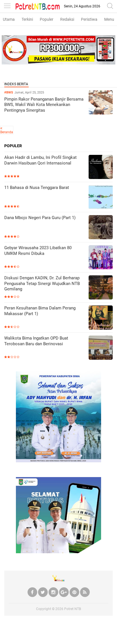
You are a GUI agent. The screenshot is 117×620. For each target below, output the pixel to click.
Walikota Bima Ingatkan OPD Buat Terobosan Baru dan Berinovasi (36, 341)
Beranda (6, 132)
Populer (46, 19)
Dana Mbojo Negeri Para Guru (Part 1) (40, 217)
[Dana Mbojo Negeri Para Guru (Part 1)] (101, 227)
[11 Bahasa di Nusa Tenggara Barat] (101, 197)
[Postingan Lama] (1, 128)
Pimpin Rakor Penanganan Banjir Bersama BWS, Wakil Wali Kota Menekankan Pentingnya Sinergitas (43, 105)
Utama (9, 19)
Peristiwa (89, 19)
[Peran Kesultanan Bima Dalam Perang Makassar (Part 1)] (101, 318)
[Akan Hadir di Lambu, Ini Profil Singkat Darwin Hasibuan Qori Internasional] (101, 167)
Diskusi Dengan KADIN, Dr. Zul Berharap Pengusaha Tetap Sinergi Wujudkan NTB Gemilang (42, 283)
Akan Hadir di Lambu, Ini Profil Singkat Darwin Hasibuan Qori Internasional (40, 160)
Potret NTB (72, 609)
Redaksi (67, 19)
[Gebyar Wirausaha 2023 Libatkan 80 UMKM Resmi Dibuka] (101, 258)
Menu (109, 19)
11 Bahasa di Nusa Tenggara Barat (36, 187)
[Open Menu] (7, 6)
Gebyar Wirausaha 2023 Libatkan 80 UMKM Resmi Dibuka (38, 250)
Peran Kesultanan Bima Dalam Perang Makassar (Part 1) (40, 310)
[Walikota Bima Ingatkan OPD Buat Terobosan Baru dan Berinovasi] (101, 348)
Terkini (27, 19)
